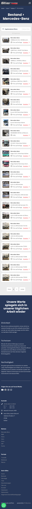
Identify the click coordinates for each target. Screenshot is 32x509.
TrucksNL (3, 457)
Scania (3, 446)
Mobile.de (4, 460)
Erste (9, 289)
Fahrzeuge (4, 478)
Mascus (3, 462)
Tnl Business (27, 503)
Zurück (2, 8)
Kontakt (3, 488)
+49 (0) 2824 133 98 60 (10, 404)
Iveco (2, 439)
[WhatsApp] (3, 505)
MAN (2, 434)
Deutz (2, 437)
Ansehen (25, 42)
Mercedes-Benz (5, 432)
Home (7, 8)
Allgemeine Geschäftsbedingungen (11, 494)
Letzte (22, 289)
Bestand (13, 8)
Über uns (3, 485)
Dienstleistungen (6, 483)
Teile (2, 481)
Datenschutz (4, 492)
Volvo (2, 441)
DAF (2, 444)
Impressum (4, 490)
